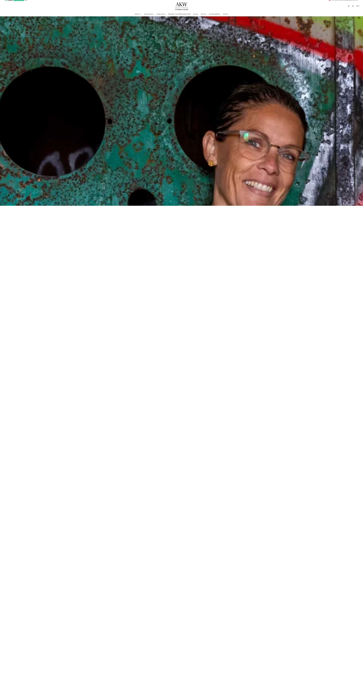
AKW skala (149, 14)
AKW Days (161, 14)
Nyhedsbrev (214, 14)
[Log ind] (353, 6)
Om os (203, 14)
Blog (196, 14)
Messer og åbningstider (179, 14)
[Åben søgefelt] (348, 6)
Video (225, 14)
